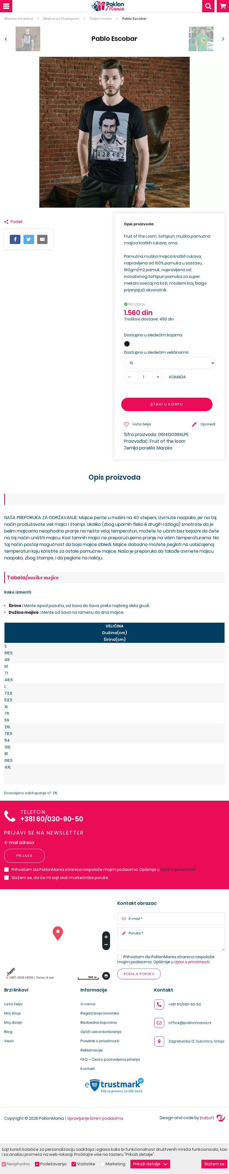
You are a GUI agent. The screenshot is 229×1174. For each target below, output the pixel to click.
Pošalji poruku (139, 974)
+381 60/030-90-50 (51, 819)
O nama (87, 1004)
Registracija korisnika (99, 1013)
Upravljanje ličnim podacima (95, 1118)
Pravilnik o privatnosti (99, 1041)
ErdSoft (207, 1118)
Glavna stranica (18, 19)
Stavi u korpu (167, 404)
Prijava (24, 855)
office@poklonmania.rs (189, 1022)
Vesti (9, 1041)
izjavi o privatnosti (177, 869)
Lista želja (13, 1004)
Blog (8, 1031)
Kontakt (87, 1068)
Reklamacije (91, 1050)
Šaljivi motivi (101, 19)
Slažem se (214, 1164)
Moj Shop (12, 1013)
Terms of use (45, 977)
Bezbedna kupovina (98, 1022)
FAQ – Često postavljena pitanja (110, 1059)
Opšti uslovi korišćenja (100, 1031)
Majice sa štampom (61, 19)
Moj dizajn (13, 1022)
